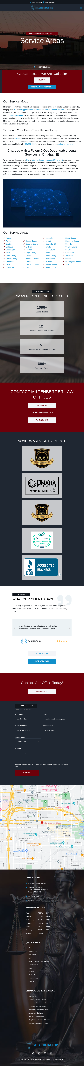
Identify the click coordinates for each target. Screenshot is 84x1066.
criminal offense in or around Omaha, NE (47, 160)
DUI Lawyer (33, 996)
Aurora (8, 238)
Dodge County (31, 241)
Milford (48, 241)
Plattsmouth (50, 259)
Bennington (10, 250)
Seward (68, 250)
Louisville (49, 238)
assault (38, 110)
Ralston (49, 262)
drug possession (26, 110)
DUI (15, 110)
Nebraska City (51, 244)
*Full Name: (19, 714)
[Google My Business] (50, 1053)
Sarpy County (51, 267)
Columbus (10, 262)
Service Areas (33, 965)
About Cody (33, 951)
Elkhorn (29, 247)
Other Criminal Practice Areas (39, 961)
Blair (8, 253)
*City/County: (48, 726)
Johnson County (32, 259)
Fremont (29, 250)
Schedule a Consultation (41, 413)
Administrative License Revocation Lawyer (43, 1003)
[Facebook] (33, 1053)
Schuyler (68, 244)
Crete (8, 264)
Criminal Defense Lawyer (37, 999)
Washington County (73, 262)
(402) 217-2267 (37, 2)
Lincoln (29, 267)
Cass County (11, 256)
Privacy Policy (51, 764)
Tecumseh (69, 256)
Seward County (71, 247)
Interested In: (20, 737)
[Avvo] (39, 1053)
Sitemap (31, 981)
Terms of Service (63, 764)
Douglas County (32, 244)
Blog (30, 968)
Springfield (69, 253)
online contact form (65, 144)
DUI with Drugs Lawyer (36, 1016)
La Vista (29, 262)
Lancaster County (32, 264)
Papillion (49, 253)
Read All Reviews (41, 654)
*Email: (45, 714)
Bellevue (9, 247)
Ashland (9, 241)
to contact (18, 138)
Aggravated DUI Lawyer (37, 1013)
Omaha (48, 247)
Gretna (28, 256)
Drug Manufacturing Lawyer (38, 1023)
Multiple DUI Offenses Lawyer (39, 1010)
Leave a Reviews (41, 661)
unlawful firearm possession (55, 110)
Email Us (43, 405)
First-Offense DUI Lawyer (37, 1006)
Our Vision (32, 954)
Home (31, 948)
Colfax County (11, 259)
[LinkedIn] (44, 1053)
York (67, 264)
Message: (18, 748)
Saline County (51, 264)
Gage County (31, 253)
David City (10, 267)
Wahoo (68, 259)
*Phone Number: (21, 726)
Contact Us (41, 80)
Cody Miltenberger (16, 115)
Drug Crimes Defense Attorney (39, 1020)
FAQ (30, 958)
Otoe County (50, 250)
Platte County (51, 256)
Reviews (31, 971)
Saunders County (72, 241)
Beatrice (9, 244)
